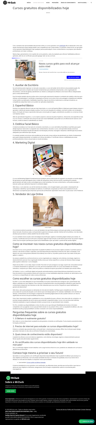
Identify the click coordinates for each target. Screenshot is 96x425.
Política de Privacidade (73, 409)
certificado (62, 45)
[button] (91, 3)
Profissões (55, 2)
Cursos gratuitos (38, 2)
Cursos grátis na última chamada (36, 362)
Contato (83, 409)
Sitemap (88, 409)
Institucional (82, 2)
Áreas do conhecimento (68, 2)
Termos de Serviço (61, 409)
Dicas (48, 2)
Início (29, 2)
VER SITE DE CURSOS (73, 77)
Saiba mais (10, 391)
